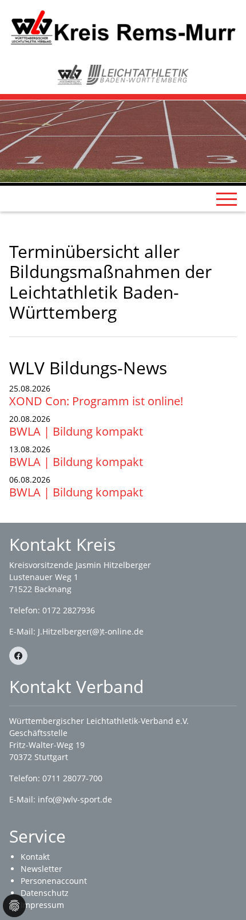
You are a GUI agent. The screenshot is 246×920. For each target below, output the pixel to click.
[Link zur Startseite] (123, 26)
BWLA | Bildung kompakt (76, 431)
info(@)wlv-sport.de (75, 799)
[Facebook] (18, 656)
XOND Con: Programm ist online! (96, 401)
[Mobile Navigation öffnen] (226, 199)
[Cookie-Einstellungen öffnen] (14, 905)
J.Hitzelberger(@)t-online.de (91, 631)
